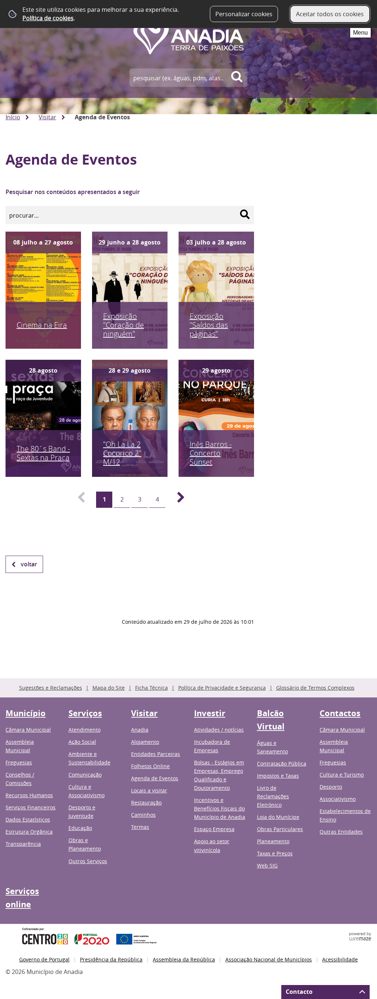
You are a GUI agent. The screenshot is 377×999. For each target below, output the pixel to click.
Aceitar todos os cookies (330, 14)
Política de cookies (48, 18)
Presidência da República (111, 959)
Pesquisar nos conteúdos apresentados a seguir (73, 192)
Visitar (47, 117)
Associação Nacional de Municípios (268, 959)
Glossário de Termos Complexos (315, 687)
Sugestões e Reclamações (50, 687)
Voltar (29, 564)
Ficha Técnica (151, 687)
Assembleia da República (184, 959)
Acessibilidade (340, 959)
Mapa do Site (108, 687)
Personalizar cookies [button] (243, 14)
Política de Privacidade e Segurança (222, 687)
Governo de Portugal (44, 959)
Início (13, 117)
